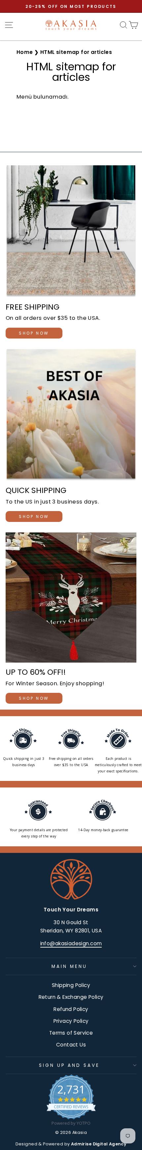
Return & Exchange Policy (71, 997)
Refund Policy (70, 1009)
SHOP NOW (34, 333)
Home (25, 52)
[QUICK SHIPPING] (71, 415)
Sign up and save (69, 1065)
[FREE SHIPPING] (71, 231)
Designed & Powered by (71, 1144)
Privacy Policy (71, 1021)
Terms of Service (71, 1032)
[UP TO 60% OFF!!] (71, 597)
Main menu (69, 966)
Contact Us (71, 1044)
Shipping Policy (71, 985)
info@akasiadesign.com (71, 943)
